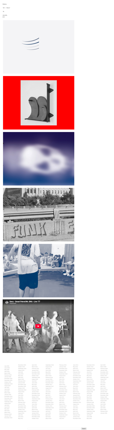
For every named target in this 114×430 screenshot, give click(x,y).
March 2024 (7, 412)
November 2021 (22, 407)
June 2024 (7, 407)
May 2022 (20, 397)
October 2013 (62, 413)
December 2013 (63, 409)
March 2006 (103, 409)
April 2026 (6, 371)
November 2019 (36, 395)
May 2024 (6, 408)
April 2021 (34, 365)
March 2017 (48, 397)
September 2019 (36, 399)
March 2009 (90, 400)
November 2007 (104, 374)
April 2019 (34, 407)
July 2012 (75, 384)
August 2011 (76, 404)
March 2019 (35, 409)
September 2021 (22, 411)
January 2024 (7, 416)
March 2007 (103, 388)
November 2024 (8, 398)
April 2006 (102, 407)
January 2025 (7, 394)
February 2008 (104, 368)
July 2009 (89, 393)
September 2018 (50, 365)
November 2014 (63, 391)
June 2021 (20, 416)
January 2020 (35, 391)
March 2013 (76, 370)
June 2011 (75, 407)
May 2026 (6, 369)
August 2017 (49, 388)
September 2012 (77, 381)
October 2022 (21, 388)
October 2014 (62, 393)
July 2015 (61, 377)
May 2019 (34, 406)
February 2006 (104, 411)
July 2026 (6, 366)
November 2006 (104, 395)
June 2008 (89, 416)
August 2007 (103, 379)
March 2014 (62, 404)
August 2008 (90, 413)
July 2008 (89, 415)
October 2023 (21, 366)
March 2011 (76, 413)
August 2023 (21, 370)
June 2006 (103, 404)
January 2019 (35, 413)
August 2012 (76, 382)
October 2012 (76, 379)
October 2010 (90, 366)
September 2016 (50, 407)
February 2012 (76, 393)
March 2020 (35, 388)
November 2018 (36, 416)
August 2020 (35, 379)
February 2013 (76, 372)
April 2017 (48, 395)
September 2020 (36, 377)
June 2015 (61, 379)
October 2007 (103, 375)
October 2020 (35, 375)
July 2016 (48, 411)
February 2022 (21, 402)
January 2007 (103, 391)
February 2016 (62, 365)
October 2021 (21, 409)
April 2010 (89, 377)
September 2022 (22, 390)
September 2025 (8, 384)
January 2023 (21, 382)
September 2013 (63, 415)
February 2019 (35, 411)
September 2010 (91, 368)
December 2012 (77, 375)
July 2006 (102, 402)
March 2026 (7, 373)
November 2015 (63, 370)
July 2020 (34, 381)
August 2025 (7, 385)
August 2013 (62, 416)
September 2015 (63, 374)
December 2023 (8, 417)
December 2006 (104, 393)
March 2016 (48, 418)
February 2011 (76, 415)
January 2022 (21, 404)
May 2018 (48, 372)
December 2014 (63, 390)
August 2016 (49, 409)
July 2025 (6, 387)
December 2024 (8, 396)
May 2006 (102, 406)
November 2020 (36, 374)
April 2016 (48, 416)
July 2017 (48, 390)
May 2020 (34, 384)
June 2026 (7, 367)
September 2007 (104, 377)
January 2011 (76, 416)
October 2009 (90, 388)
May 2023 (20, 375)
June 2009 (89, 395)
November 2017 (49, 382)
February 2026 (8, 375)
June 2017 (48, 391)
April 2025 (6, 391)
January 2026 (7, 376)
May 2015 (61, 381)
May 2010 (89, 375)
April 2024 (6, 410)
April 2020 (34, 386)
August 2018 (49, 366)
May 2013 (75, 366)
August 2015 (62, 375)
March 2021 (35, 366)
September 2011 (77, 402)
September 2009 (91, 390)
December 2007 (104, 372)
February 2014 (62, 406)
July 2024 (6, 405)
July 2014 (61, 397)
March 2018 (48, 375)
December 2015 (63, 368)
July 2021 (20, 415)
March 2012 (76, 391)
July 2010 (89, 372)
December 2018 (36, 415)
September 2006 (104, 399)
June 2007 (103, 382)
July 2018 (48, 368)
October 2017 (49, 384)
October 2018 (35, 418)
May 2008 (89, 418)
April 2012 (75, 390)
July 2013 (61, 418)
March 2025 (7, 392)
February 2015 (62, 386)
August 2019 (35, 400)
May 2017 (48, 393)
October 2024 (7, 400)
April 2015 (61, 382)
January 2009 (90, 404)
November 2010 (91, 365)
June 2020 (34, 382)
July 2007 (102, 381)
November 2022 (22, 386)
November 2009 (91, 386)
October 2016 (49, 406)
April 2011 (75, 411)
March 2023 (21, 379)
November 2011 (77, 399)
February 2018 (49, 377)
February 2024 (8, 414)
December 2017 (49, 381)
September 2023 (22, 368)
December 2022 (22, 384)
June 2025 (7, 389)
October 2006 (103, 397)
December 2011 (77, 397)
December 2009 (91, 384)
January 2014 (62, 407)
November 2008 (91, 407)
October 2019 (35, 397)
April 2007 (102, 386)
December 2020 (36, 372)
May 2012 (75, 388)
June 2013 (75, 365)
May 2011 (75, 409)
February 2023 (21, 381)
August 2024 (7, 403)
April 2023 (20, 377)
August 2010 (90, 370)
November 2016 (49, 404)
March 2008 (103, 366)
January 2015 (62, 388)
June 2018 (48, 370)
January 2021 (35, 370)
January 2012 (76, 395)
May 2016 (48, 415)
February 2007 (104, 390)
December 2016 (49, 402)
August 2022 (21, 391)
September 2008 (91, 411)
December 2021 (22, 406)
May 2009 (89, 397)
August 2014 (62, 395)
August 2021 (21, 413)
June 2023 (20, 374)
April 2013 (75, 368)
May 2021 (20, 418)
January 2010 (90, 382)
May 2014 (61, 400)
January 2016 (62, 366)
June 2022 (20, 395)
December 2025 (8, 378)
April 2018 (48, 374)
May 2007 (102, 384)
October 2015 (62, 372)
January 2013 (76, 374)
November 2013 (63, 411)
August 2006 (103, 400)
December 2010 (77, 418)
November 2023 (22, 365)
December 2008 (91, 406)
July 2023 (20, 372)
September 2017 (50, 386)
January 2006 (103, 413)
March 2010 (90, 379)
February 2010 (90, 381)
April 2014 (61, 402)
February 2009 (90, 402)
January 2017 (49, 400)
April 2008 (102, 365)
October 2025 (7, 382)
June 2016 (48, 413)
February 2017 (49, 399)
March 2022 (21, 400)
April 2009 (89, 399)
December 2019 (36, 393)
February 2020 (35, 390)
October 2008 (90, 409)
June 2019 (34, 404)
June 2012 (75, 386)
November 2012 (77, 377)
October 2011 (76, 400)
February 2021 (35, 368)
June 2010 (89, 374)
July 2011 (75, 406)
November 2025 (8, 380)
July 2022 (20, 393)
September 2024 (8, 401)
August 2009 (90, 391)
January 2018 (49, 379)
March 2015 (62, 384)
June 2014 (61, 399)
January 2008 (103, 370)
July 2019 (34, 402)
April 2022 (20, 399)
